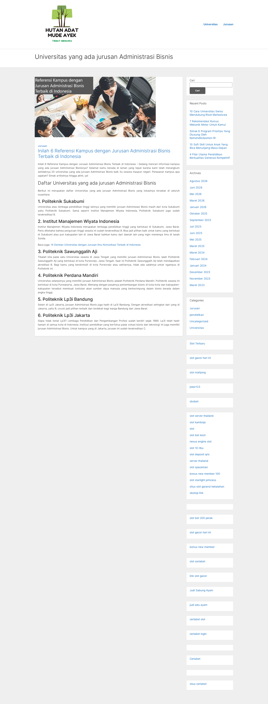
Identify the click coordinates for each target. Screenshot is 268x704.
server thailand (199, 460)
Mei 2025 (196, 239)
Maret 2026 (197, 200)
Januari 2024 (198, 265)
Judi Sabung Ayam (201, 590)
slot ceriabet (197, 561)
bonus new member (202, 547)
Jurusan (228, 24)
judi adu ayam (198, 604)
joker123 (195, 386)
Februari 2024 (199, 259)
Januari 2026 (198, 207)
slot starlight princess (203, 480)
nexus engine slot (201, 441)
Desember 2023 (200, 272)
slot (192, 428)
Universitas (210, 24)
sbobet (194, 401)
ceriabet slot (197, 619)
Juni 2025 (196, 233)
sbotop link (196, 492)
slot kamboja (198, 422)
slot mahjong (198, 372)
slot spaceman (199, 467)
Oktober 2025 (198, 213)
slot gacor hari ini (200, 357)
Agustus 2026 (199, 181)
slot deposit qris (200, 454)
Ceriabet (195, 658)
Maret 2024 (197, 252)
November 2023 (200, 278)
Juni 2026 (196, 187)
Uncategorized (199, 321)
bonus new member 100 (205, 473)
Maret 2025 (197, 246)
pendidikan (197, 314)
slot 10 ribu (196, 448)
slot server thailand (202, 415)
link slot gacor (198, 575)
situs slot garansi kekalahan (207, 486)
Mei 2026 (196, 194)
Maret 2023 (197, 285)
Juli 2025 (195, 226)
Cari (192, 80)
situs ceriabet (198, 683)
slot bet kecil (197, 435)
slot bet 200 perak (201, 518)
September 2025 (200, 220)
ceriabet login (198, 633)
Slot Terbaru (197, 343)
